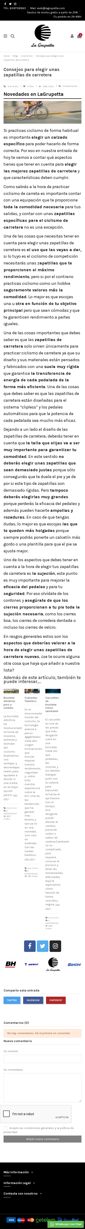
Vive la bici (13, 86)
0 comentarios (70, 86)
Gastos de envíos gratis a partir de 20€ (52, 12)
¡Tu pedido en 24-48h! (67, 16)
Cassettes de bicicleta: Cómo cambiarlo (52, 704)
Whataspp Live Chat (68, 1224)
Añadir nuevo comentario (42, 1139)
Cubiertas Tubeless (31, 699)
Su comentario (13, 1069)
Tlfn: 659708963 (15, 8)
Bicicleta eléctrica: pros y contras (9, 702)
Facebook (33, 1000)
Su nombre (11, 1051)
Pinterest (56, 1000)
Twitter (12, 1000)
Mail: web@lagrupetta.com (47, 8)
